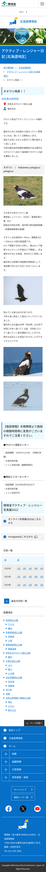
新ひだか (12, 710)
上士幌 (11, 673)
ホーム (12, 746)
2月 (24, 568)
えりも (11, 706)
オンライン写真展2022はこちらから (24, 521)
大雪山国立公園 (13, 661)
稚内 (10, 657)
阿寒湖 (11, 636)
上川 (10, 665)
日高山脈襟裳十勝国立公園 (18, 697)
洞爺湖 (11, 685)
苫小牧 (9, 689)
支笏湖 (11, 681)
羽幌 (8, 693)
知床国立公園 (12, 620)
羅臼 (10, 628)
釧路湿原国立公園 (14, 644)
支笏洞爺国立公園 (14, 677)
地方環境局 (8, 67)
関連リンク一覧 (21, 797)
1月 (18, 568)
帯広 (10, 702)
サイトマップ (20, 789)
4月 (36, 568)
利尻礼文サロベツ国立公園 (18, 652)
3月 (30, 568)
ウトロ (11, 624)
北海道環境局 (25, 67)
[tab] (6, 601)
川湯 (10, 640)
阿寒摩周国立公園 (14, 632)
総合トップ (14, 730)
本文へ (21, 12)
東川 (10, 669)
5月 (41, 568)
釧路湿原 (12, 648)
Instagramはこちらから (20, 536)
